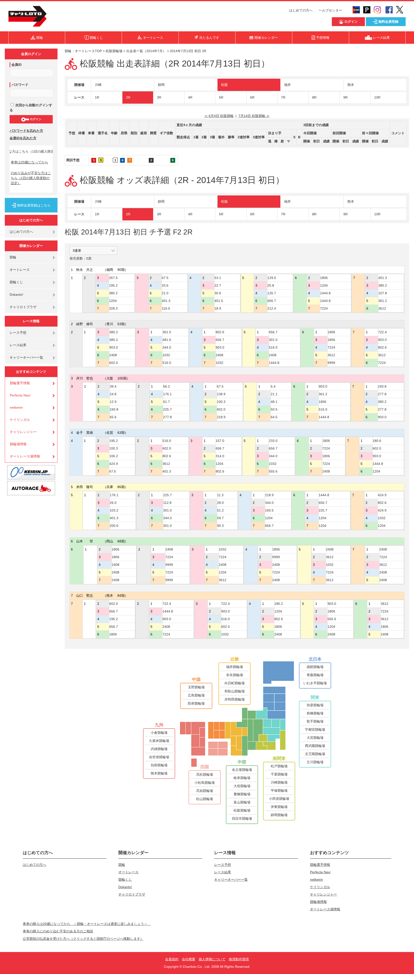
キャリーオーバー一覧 (26, 357)
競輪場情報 (18, 444)
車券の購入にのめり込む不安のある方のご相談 (58, 931)
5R (221, 97)
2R (128, 97)
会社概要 (188, 959)
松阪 (224, 85)
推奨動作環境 (239, 959)
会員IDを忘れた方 (23, 138)
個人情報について (212, 959)
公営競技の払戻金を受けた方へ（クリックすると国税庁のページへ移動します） (83, 939)
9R (345, 97)
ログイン (35, 119)
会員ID (17, 65)
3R (159, 97)
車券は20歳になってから (29, 162)
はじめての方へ (301, 10)
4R (190, 97)
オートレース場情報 (25, 456)
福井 (287, 85)
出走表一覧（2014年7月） (146, 51)
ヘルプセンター (330, 10)
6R (252, 97)
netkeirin (16, 407)
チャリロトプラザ (23, 307)
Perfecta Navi (20, 395)
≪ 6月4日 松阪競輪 (219, 116)
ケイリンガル (20, 420)
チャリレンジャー (23, 432)
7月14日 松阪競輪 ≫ (254, 116)
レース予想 (18, 332)
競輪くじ (16, 282)
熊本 (350, 85)
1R (97, 97)
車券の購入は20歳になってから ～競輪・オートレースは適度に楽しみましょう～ (87, 924)
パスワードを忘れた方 (26, 131)
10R (377, 97)
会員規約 (171, 959)
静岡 (161, 85)
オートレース (20, 270)
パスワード (20, 85)
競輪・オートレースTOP (83, 51)
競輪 (13, 257)
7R (283, 97)
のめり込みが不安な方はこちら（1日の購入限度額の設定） (31, 178)
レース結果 (18, 345)
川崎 (98, 85)
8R (314, 97)
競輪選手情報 (20, 383)
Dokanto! (16, 294)
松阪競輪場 (114, 51)
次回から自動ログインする (31, 107)
